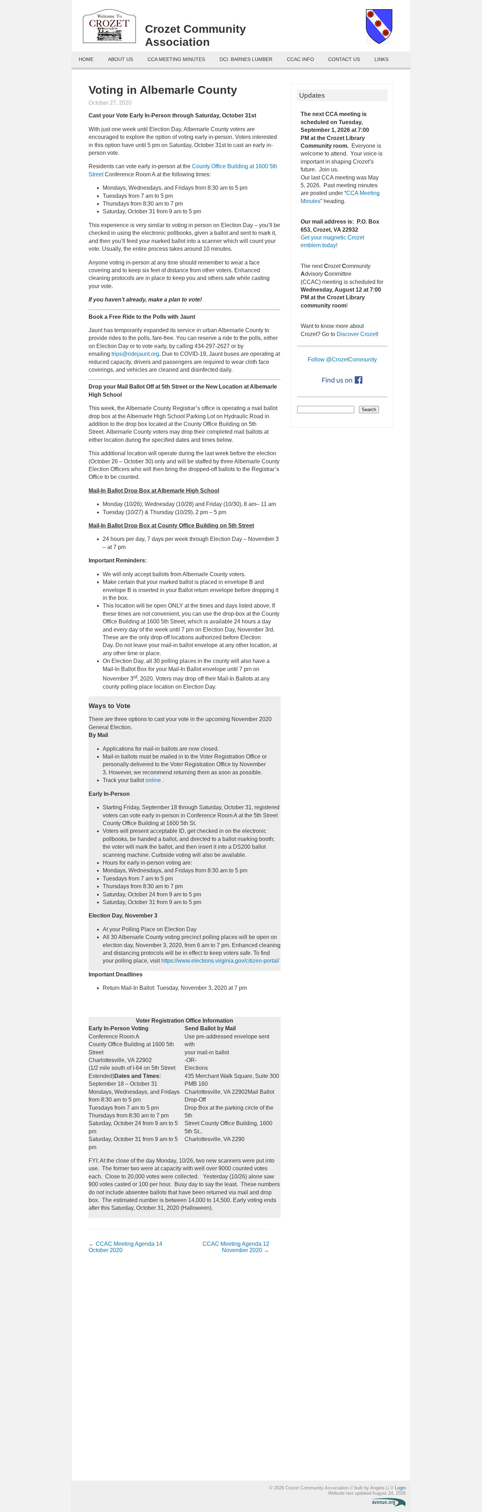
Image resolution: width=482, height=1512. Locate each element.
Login (400, 1487)
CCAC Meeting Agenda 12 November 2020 (236, 1247)
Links (381, 59)
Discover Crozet (357, 334)
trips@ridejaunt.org (135, 354)
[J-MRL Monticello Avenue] (389, 1504)
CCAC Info (300, 59)
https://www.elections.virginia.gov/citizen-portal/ (220, 961)
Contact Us (344, 59)
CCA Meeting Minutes (176, 59)
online (153, 780)
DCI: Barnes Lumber (245, 59)
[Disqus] (179, 1370)
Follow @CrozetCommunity (342, 359)
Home (86, 59)
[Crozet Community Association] (114, 28)
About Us (120, 59)
